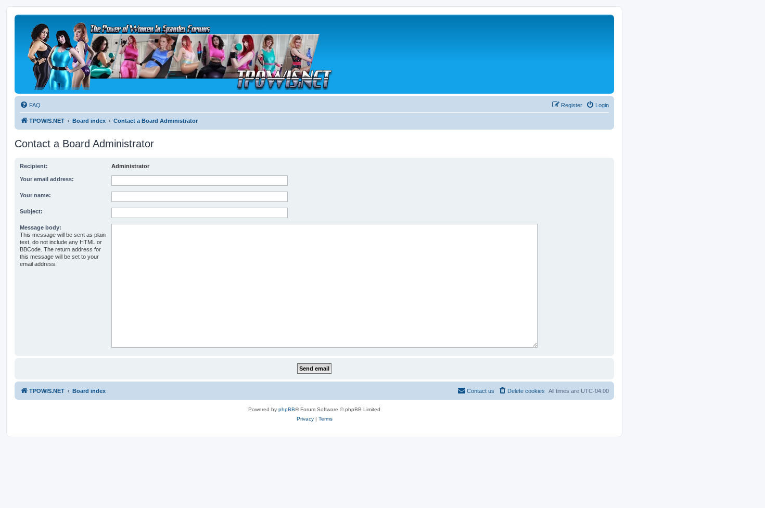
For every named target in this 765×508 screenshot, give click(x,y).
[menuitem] (30, 105)
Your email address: (47, 179)
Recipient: (34, 166)
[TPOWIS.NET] (179, 54)
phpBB (286, 409)
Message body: (40, 227)
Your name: (35, 195)
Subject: (31, 211)
